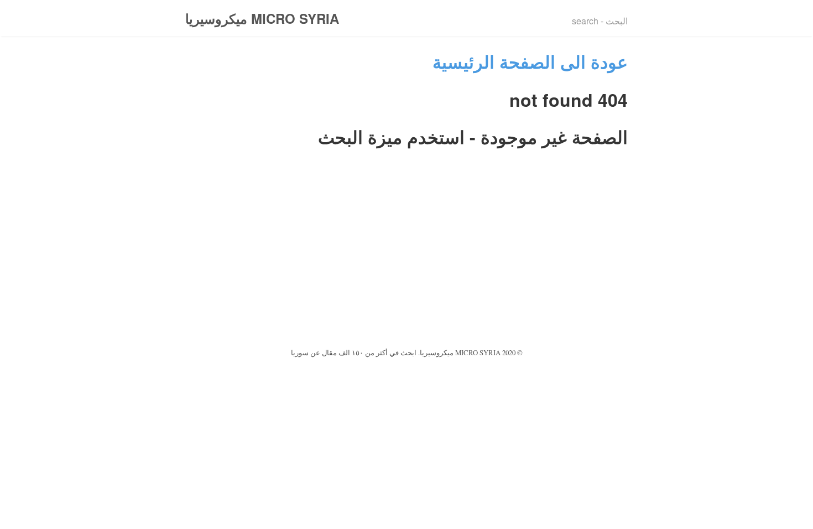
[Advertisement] (406, 262)
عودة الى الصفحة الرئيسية (530, 61)
